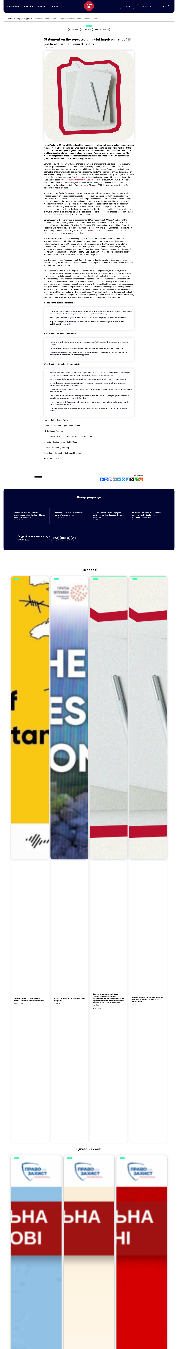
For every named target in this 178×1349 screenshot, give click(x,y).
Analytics (28, 6)
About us (42, 6)
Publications (13, 6)
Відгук (55, 6)
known (93, 230)
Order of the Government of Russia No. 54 (79, 180)
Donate (127, 6)
